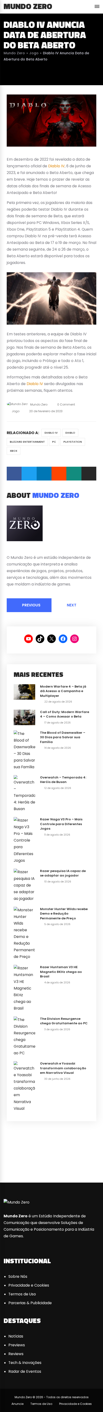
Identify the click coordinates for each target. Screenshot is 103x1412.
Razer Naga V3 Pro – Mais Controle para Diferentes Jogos (61, 824)
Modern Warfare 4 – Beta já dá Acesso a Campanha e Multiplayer (63, 691)
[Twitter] (29, 474)
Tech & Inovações (24, 1362)
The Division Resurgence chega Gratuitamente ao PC (64, 1021)
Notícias (15, 1336)
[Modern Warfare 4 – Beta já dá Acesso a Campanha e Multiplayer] (24, 691)
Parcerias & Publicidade (30, 1302)
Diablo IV (56, 165)
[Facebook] (14, 474)
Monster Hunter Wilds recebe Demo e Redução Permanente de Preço (64, 914)
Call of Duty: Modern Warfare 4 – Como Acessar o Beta (64, 714)
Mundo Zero (28, 6)
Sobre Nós (17, 1276)
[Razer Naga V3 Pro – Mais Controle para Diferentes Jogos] (24, 840)
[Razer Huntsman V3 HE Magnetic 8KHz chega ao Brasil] (24, 988)
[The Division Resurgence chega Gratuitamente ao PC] (24, 1036)
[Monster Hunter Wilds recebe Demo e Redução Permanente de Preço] (24, 933)
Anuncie (17, 1404)
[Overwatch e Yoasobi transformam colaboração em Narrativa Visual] (24, 1086)
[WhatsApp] (73, 474)
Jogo (34, 53)
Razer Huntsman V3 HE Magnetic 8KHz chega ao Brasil (61, 972)
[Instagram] (26, 550)
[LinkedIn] (44, 474)
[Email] (88, 474)
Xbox (13, 451)
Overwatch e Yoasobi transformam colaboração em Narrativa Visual (63, 1068)
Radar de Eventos (24, 1371)
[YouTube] (20, 550)
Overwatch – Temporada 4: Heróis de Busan (63, 779)
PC (54, 442)
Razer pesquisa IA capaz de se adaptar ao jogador (63, 873)
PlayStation (72, 442)
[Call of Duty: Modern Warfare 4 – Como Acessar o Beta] (24, 716)
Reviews (15, 1353)
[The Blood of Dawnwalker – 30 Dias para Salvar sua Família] (24, 750)
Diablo (70, 433)
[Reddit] (59, 474)
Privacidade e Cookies (28, 1285)
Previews (16, 1345)
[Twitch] (92, 1163)
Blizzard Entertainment (27, 442)
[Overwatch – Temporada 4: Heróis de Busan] (24, 793)
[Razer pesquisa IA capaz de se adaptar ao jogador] (24, 884)
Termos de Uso (22, 1294)
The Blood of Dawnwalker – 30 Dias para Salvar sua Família (62, 737)
